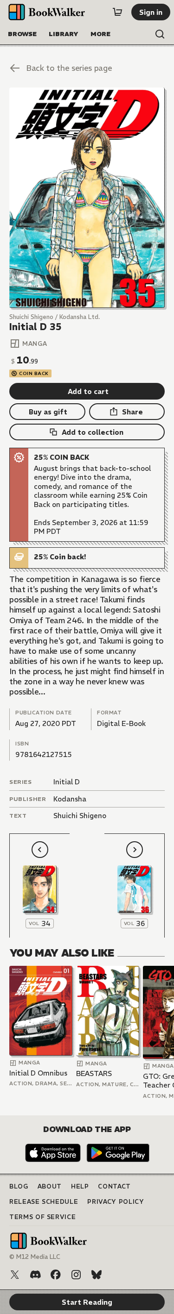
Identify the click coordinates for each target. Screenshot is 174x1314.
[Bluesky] (96, 1274)
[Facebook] (55, 1274)
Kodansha (69, 799)
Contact (114, 1186)
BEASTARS (94, 1073)
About (50, 1186)
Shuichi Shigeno (79, 815)
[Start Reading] (87, 198)
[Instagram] (76, 1274)
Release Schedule (43, 1202)
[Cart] (117, 12)
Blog (18, 1186)
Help (80, 1186)
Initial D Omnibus (38, 1073)
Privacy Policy (115, 1202)
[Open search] (160, 34)
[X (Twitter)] (14, 1274)
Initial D (66, 781)
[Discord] (35, 1274)
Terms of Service (42, 1217)
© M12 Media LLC (34, 1257)
